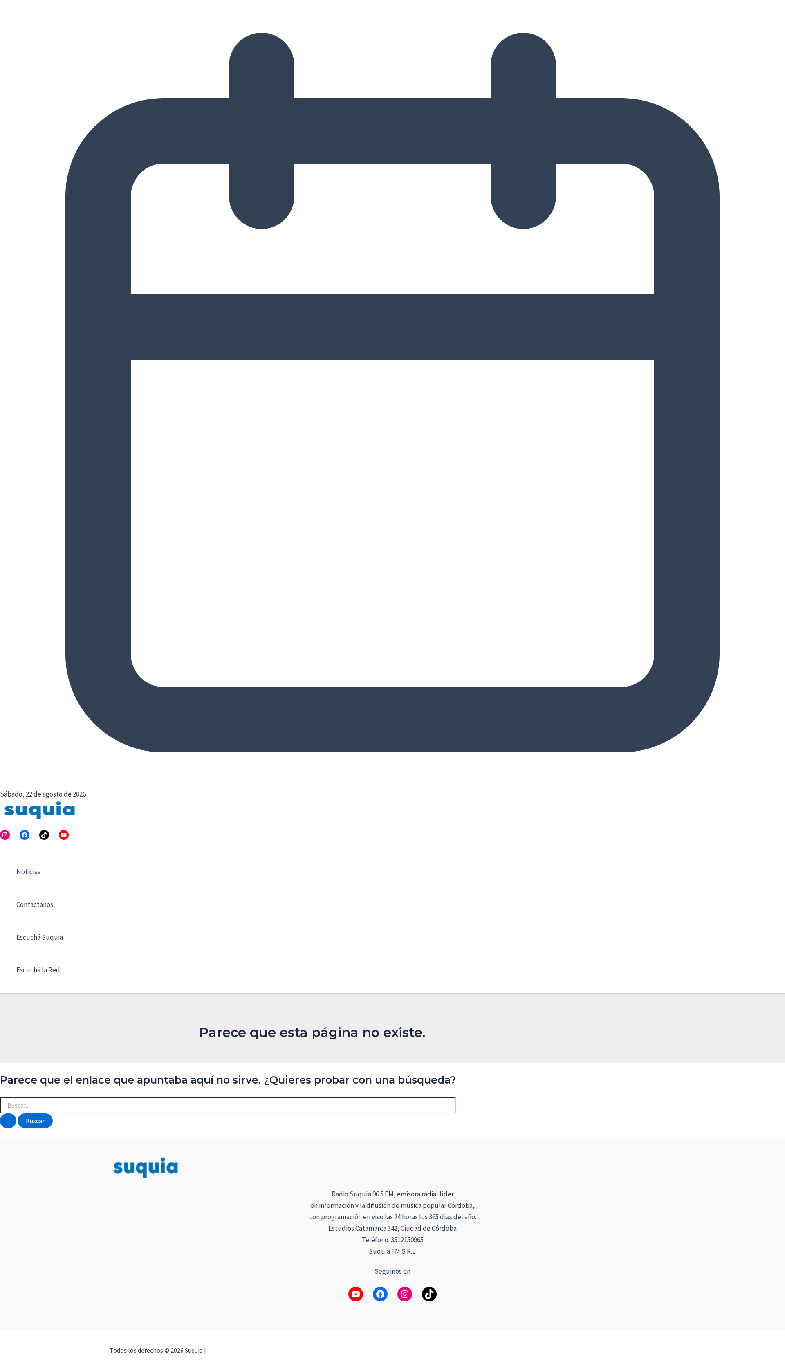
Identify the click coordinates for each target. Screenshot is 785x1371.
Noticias (28, 871)
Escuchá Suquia (39, 937)
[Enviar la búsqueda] (8, 1120)
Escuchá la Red (38, 969)
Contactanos (34, 904)
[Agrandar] (665, 1166)
